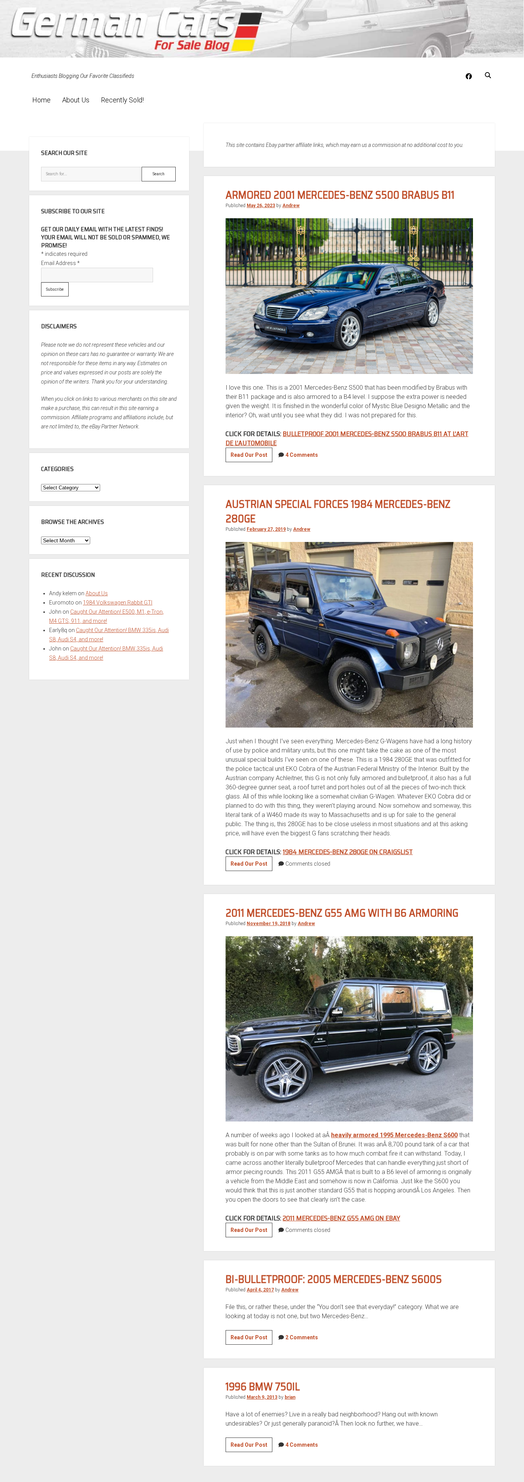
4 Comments (301, 455)
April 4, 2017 (260, 1290)
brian (290, 1397)
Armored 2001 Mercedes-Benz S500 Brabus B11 (340, 194)
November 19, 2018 (268, 923)
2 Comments (301, 1337)
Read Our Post (251, 456)
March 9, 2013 (262, 1397)
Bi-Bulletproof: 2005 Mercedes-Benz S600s (334, 1279)
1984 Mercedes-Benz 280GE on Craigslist (348, 851)
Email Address (60, 263)
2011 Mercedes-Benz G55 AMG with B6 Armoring (342, 912)
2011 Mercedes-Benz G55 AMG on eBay (341, 1218)
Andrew (291, 205)
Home (41, 100)
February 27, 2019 (266, 529)
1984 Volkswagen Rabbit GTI (117, 602)
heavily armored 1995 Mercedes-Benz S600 (394, 1135)
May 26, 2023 (261, 205)
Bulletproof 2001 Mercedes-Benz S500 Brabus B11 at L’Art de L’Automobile (347, 438)
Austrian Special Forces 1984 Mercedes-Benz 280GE (338, 511)
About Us (75, 100)
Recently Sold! (122, 100)
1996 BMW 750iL (263, 1386)
